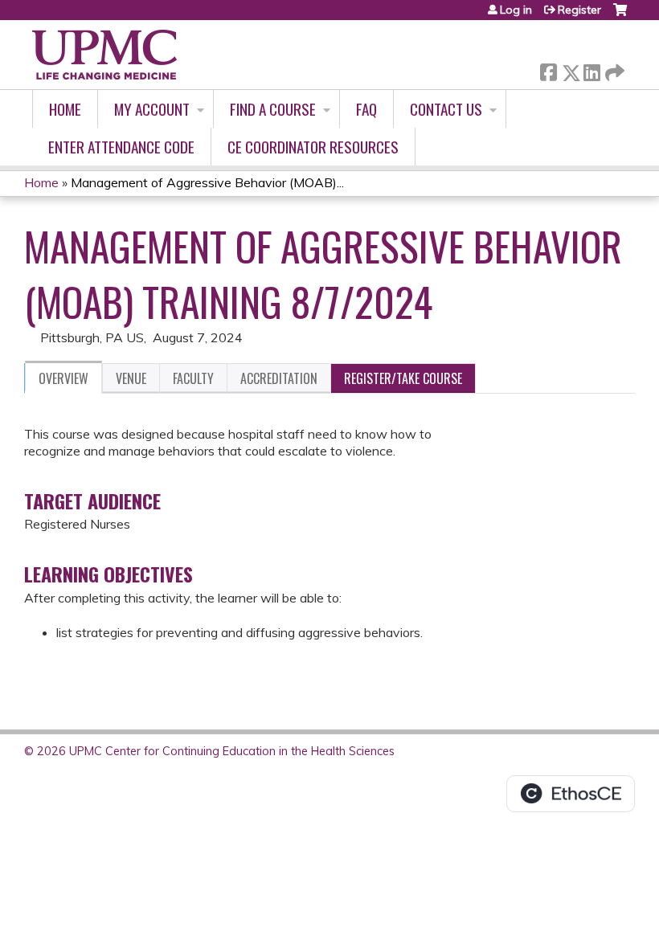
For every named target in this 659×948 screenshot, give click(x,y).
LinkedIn (591, 69)
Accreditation (278, 378)
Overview (63, 378)
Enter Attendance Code (121, 146)
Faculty (193, 378)
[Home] (104, 54)
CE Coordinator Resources (313, 146)
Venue (131, 378)
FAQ (366, 109)
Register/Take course (403, 378)
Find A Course (273, 109)
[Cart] (620, 15)
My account (152, 109)
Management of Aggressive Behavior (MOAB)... (207, 182)
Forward (613, 68)
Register (579, 9)
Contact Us (446, 109)
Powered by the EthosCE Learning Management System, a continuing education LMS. (570, 793)
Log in (516, 9)
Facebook (548, 69)
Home (65, 109)
